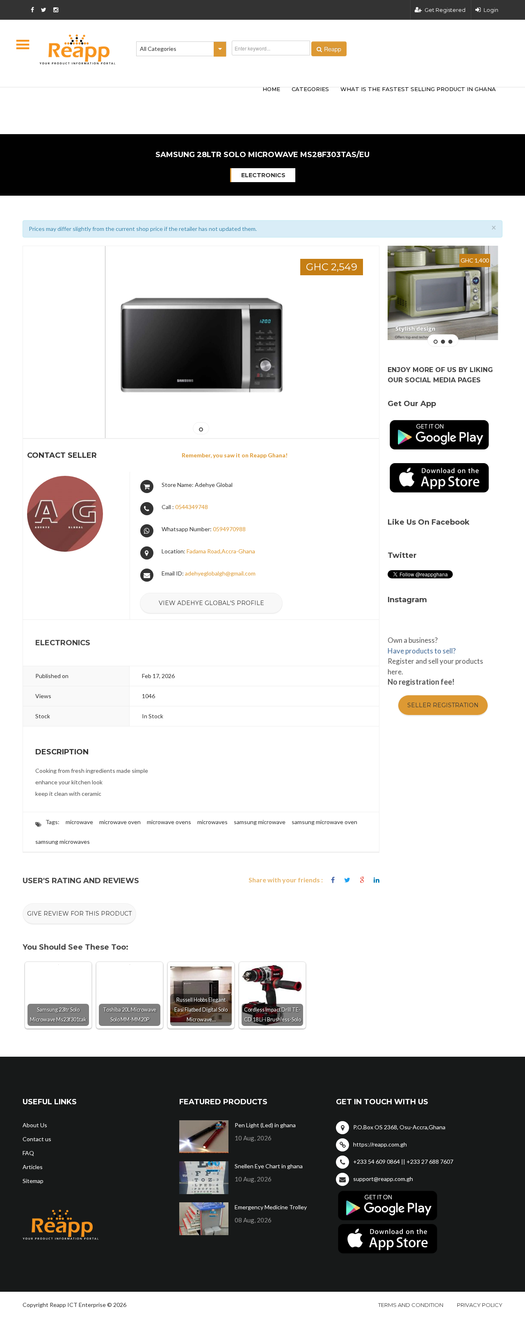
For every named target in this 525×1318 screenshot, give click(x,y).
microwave (79, 821)
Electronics (263, 175)
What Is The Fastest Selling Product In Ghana (418, 89)
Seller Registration (443, 705)
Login (491, 10)
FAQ (28, 1152)
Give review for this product (79, 913)
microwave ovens (169, 821)
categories (310, 89)
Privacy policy (479, 1305)
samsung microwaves (62, 841)
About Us (35, 1125)
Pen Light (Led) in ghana (265, 1125)
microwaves (212, 821)
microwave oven (120, 821)
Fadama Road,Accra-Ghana (221, 551)
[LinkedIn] (376, 880)
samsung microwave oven (324, 821)
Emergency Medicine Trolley (271, 1207)
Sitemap (33, 1180)
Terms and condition (410, 1305)
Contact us (37, 1138)
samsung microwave (259, 821)
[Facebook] (333, 880)
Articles (33, 1166)
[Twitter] (347, 880)
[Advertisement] (143, 97)
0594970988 (229, 528)
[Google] (362, 880)
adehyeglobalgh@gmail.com (220, 573)
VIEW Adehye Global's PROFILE (211, 603)
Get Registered (445, 10)
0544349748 (191, 506)
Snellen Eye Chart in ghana (269, 1166)
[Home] (77, 49)
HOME (271, 89)
